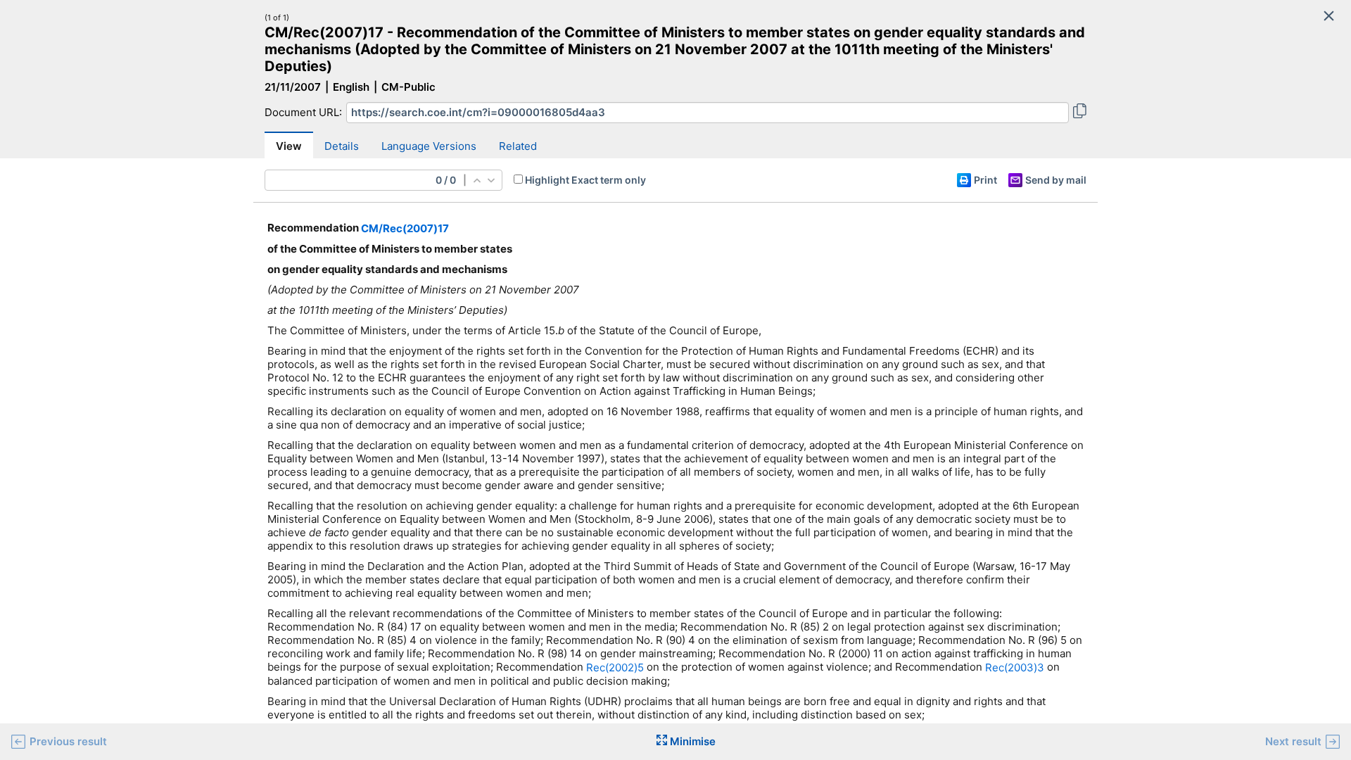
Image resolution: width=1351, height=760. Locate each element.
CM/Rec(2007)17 (405, 228)
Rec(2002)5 (615, 667)
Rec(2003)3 (1014, 667)
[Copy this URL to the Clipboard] (1079, 112)
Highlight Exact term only (585, 180)
